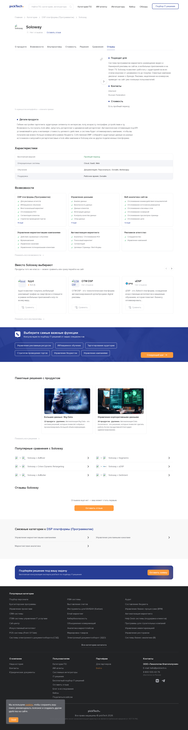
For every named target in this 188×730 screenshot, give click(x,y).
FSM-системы (74, 599)
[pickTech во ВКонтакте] (157, 680)
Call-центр (14, 623)
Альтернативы (54, 47)
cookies (29, 705)
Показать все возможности (28, 255)
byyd (31, 281)
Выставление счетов (77, 604)
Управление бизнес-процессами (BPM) (144, 609)
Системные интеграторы (65, 672)
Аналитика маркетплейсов (80, 628)
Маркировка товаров (77, 632)
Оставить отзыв (54, 32)
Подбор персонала (18, 599)
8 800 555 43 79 (151, 672)
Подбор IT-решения (165, 6)
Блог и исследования (63, 688)
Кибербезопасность (77, 618)
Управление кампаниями (95, 353)
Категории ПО (85, 6)
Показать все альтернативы (28, 319)
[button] (101, 59)
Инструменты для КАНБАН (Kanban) (85, 609)
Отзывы (111, 47)
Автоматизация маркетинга (138, 613)
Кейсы (132, 6)
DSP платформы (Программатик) (58, 17)
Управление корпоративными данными (118, 417)
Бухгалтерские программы (22, 604)
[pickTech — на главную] (94, 711)
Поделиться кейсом (63, 697)
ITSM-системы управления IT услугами (28, 618)
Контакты (14, 668)
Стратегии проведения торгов (32, 353)
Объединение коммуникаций (81, 623)
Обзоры (144, 6)
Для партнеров (103, 664)
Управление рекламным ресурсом (34, 345)
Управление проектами (20, 609)
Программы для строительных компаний (145, 623)
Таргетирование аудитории (101, 345)
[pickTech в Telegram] (163, 680)
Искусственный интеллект (22, 628)
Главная (18, 17)
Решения (84, 47)
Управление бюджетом (65, 353)
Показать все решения (26, 438)
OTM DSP (87, 281)
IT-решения (58, 676)
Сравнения (97, 47)
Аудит (128, 599)
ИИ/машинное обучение (69, 345)
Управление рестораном (137, 632)
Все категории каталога (94, 645)
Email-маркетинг (75, 613)
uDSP (138, 281)
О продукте (21, 47)
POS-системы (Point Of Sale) (23, 632)
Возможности (37, 47)
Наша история (16, 664)
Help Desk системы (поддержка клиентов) (146, 618)
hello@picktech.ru (158, 668)
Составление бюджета (136, 604)
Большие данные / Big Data (58, 417)
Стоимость (70, 47)
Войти (99, 668)
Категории (32, 17)
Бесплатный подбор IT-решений (68, 680)
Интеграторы (118, 6)
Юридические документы (22, 672)
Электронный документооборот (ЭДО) (86, 637)
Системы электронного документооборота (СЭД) (34, 637)
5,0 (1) (32, 285)
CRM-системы (16, 613)
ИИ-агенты (101, 6)
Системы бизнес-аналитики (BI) (140, 637)
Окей (13, 719)
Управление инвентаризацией (139, 628)
